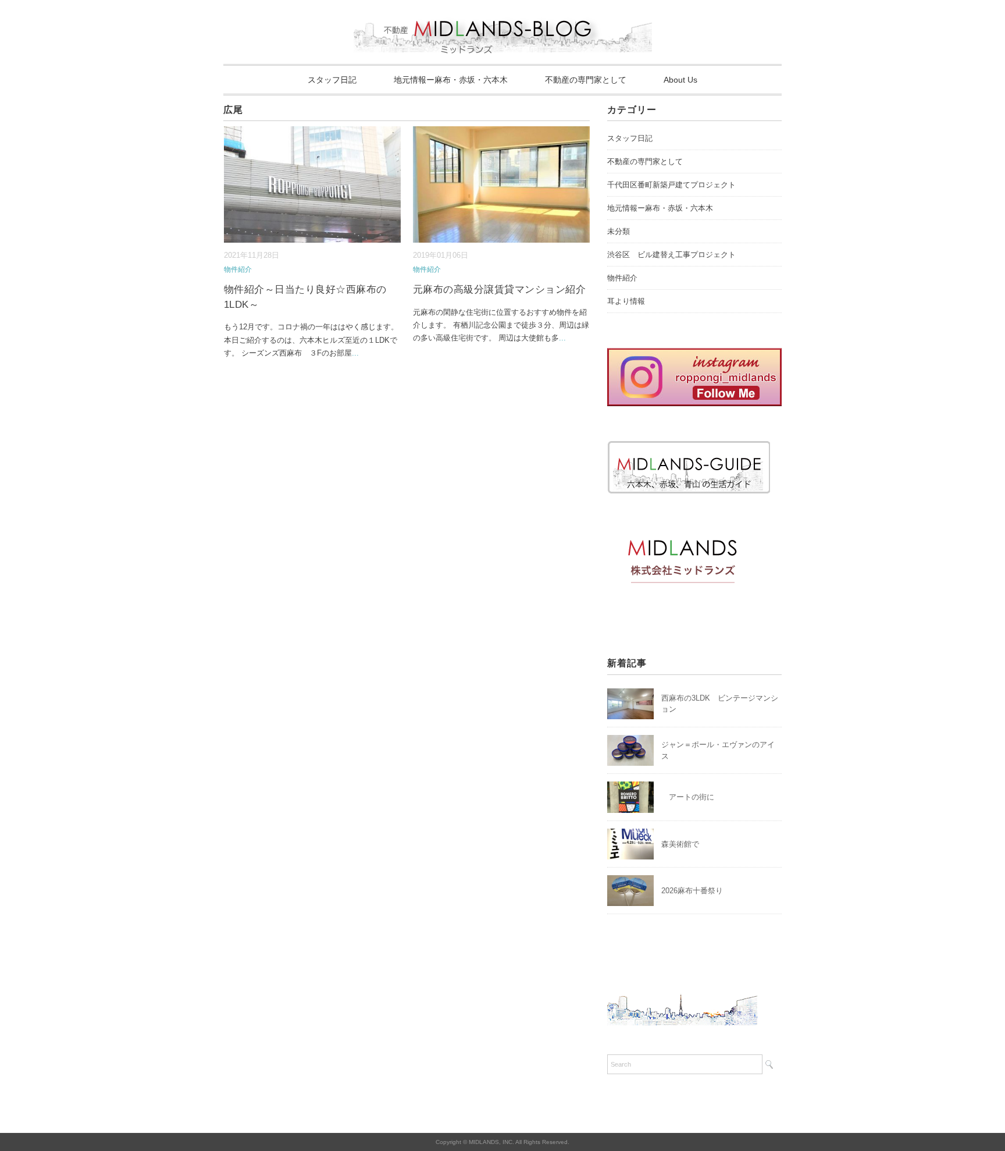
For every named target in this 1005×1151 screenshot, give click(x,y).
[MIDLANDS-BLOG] (503, 14)
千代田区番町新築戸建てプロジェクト (671, 184)
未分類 (618, 231)
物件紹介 (238, 269)
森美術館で (680, 844)
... (355, 353)
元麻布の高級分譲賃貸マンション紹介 (499, 289)
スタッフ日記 (332, 79)
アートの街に (687, 797)
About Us (680, 79)
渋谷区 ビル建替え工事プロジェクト (671, 254)
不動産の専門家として (585, 79)
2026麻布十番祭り (695, 890)
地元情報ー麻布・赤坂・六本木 (451, 79)
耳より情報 (626, 301)
